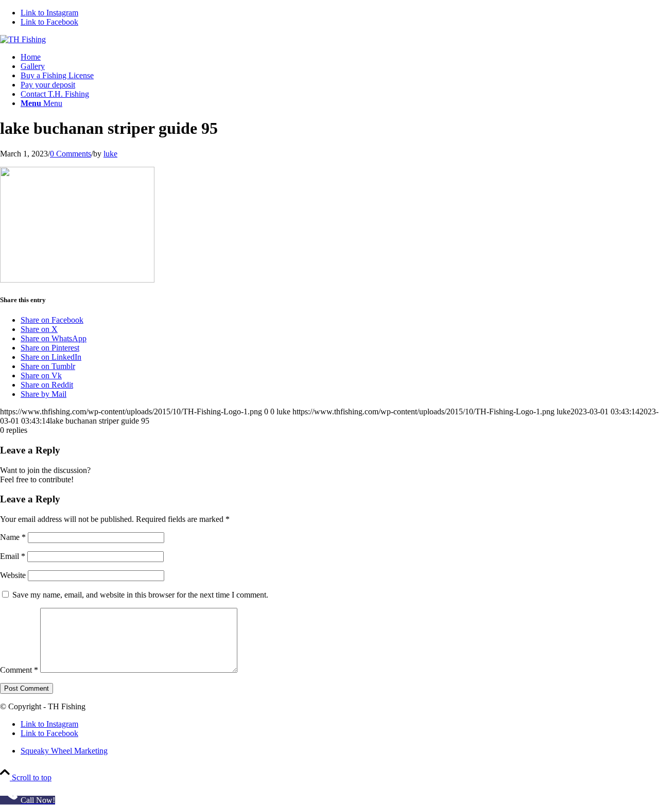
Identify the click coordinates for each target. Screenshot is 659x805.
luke (110, 153)
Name (13, 537)
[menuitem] (340, 57)
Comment (19, 670)
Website (13, 575)
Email (12, 556)
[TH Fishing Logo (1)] (23, 39)
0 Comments (70, 153)
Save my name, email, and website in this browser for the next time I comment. (140, 594)
